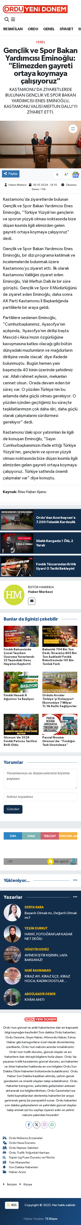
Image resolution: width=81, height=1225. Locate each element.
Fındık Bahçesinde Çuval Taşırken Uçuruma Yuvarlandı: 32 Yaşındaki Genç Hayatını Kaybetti (19, 657)
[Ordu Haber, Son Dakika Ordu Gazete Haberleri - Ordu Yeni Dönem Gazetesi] (35, 9)
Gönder (13, 809)
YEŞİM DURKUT (36, 928)
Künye (28, 1184)
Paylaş (13, 173)
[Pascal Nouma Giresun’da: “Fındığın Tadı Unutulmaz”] (59, 724)
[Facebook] (28, 1124)
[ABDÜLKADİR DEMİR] (12, 997)
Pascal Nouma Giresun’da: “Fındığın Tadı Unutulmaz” (58, 741)
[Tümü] (75, 880)
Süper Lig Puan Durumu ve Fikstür (32, 1157)
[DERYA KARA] (12, 912)
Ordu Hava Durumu (22, 1143)
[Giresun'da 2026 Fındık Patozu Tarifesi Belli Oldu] (21, 724)
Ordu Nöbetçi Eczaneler (26, 1138)
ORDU (33, 29)
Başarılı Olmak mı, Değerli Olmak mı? (51, 915)
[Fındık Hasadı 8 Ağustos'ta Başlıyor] (21, 682)
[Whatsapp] (52, 1124)
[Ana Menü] (13, 20)
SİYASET (66, 29)
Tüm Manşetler (19, 1162)
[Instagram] (44, 1124)
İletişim (12, 1184)
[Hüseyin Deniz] (12, 955)
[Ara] (7, 20)
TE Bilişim (51, 1218)
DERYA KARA (34, 907)
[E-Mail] (31, 601)
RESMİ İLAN (12, 29)
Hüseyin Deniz (37, 949)
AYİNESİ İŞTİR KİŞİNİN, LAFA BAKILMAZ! (46, 958)
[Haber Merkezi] (14, 595)
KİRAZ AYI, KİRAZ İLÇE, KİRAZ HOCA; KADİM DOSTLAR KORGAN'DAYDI (47, 979)
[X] (36, 1124)
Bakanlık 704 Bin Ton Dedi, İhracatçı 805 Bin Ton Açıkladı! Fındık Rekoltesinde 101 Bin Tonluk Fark (59, 657)
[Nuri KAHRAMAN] (12, 976)
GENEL (49, 29)
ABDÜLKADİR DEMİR (40, 994)
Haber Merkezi (18, 185)
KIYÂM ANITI (34, 1000)
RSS (14, 1205)
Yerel (40, 42)
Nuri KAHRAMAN (38, 970)
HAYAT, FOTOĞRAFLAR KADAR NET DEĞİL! (48, 936)
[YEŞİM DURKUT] (12, 933)
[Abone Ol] (75, 175)
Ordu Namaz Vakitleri (23, 1148)
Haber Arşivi (17, 1172)
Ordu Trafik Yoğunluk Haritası (29, 1152)
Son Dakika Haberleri (23, 1167)
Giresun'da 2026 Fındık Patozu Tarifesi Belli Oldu (20, 741)
